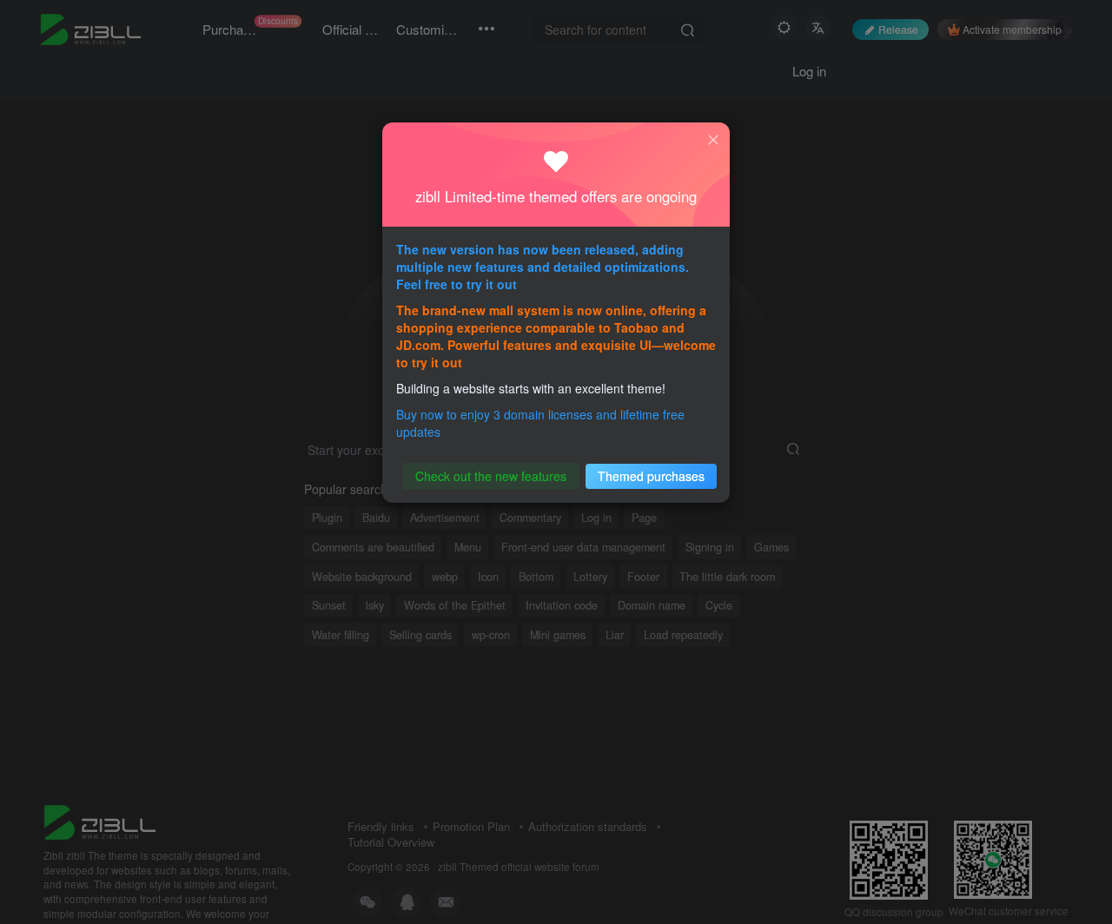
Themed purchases (651, 476)
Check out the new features (490, 476)
